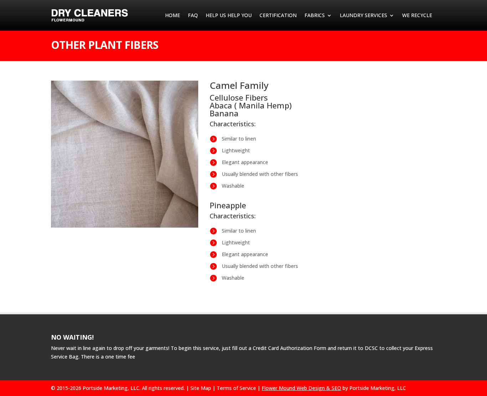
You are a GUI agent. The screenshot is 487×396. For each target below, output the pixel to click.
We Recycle (417, 15)
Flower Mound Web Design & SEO (301, 388)
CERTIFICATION (278, 15)
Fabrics (314, 15)
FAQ (193, 15)
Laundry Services (363, 15)
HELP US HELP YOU (229, 15)
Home (172, 15)
